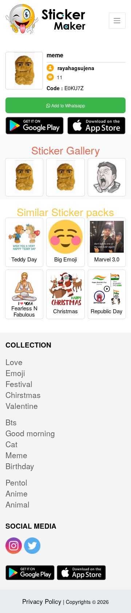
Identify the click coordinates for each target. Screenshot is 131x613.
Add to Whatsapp (67, 105)
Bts (11, 422)
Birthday (19, 465)
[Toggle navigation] (117, 20)
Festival (18, 383)
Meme (16, 454)
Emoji (15, 372)
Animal (17, 504)
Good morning (30, 433)
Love (14, 361)
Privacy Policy (41, 601)
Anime (16, 493)
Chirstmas (23, 394)
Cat (11, 443)
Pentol (16, 482)
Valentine (21, 405)
